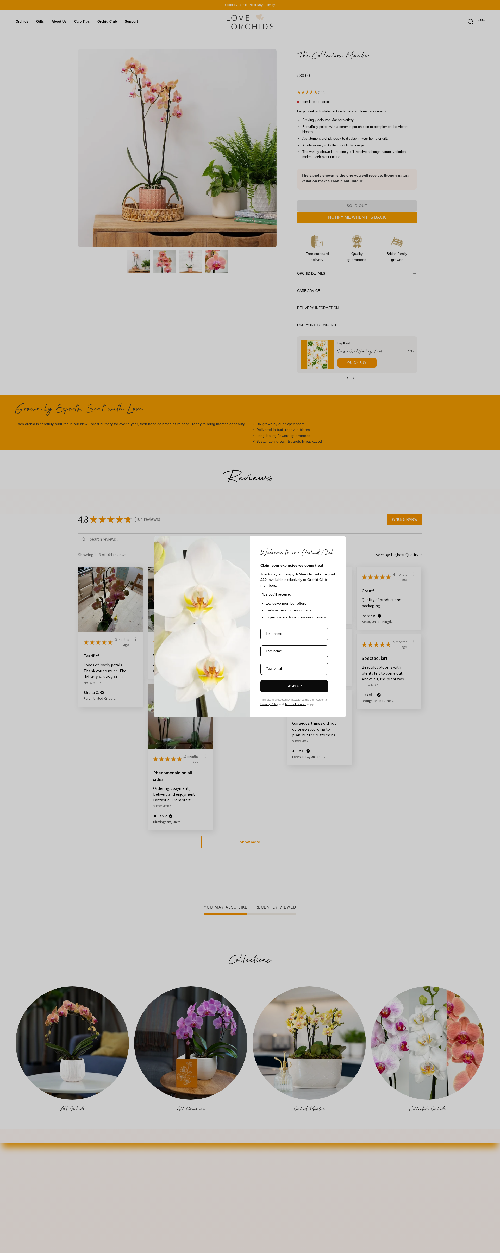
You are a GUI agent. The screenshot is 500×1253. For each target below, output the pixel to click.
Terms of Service (295, 704)
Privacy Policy (269, 704)
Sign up (294, 686)
